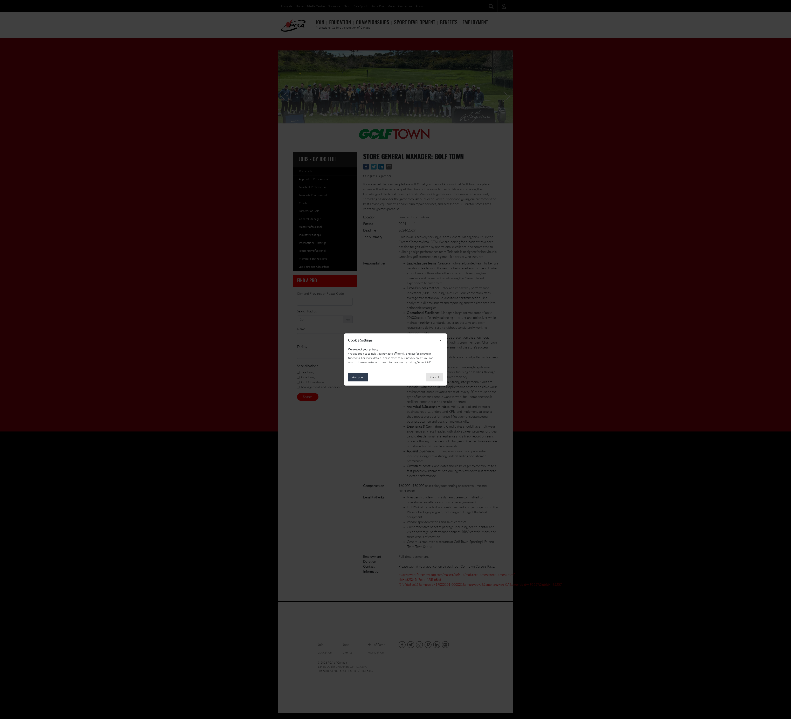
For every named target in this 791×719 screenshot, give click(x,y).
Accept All (358, 377)
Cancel (434, 377)
